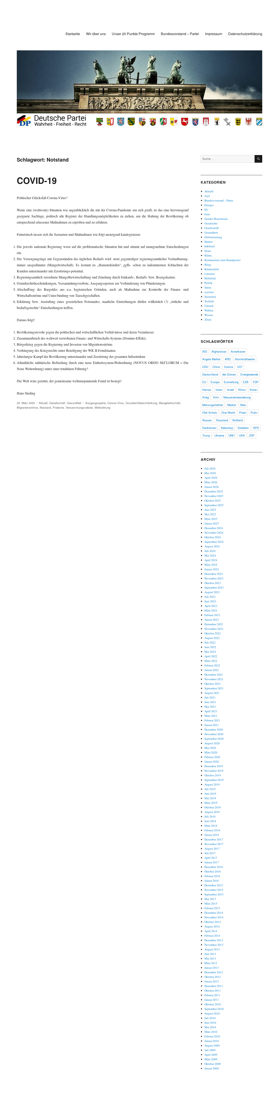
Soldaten (243, 428)
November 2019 (213, 771)
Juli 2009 (210, 1050)
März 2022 (210, 661)
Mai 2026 (210, 473)
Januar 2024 (211, 569)
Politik (208, 283)
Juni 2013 (210, 954)
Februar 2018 (212, 830)
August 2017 (212, 848)
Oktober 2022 (212, 633)
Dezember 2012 (213, 972)
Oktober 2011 (212, 990)
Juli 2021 (210, 697)
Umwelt (209, 306)
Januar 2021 (211, 725)
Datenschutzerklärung (245, 33)
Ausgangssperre (95, 403)
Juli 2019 (210, 789)
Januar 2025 (211, 523)
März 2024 (210, 565)
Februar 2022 (212, 665)
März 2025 (210, 519)
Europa (215, 382)
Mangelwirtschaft (169, 403)
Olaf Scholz (209, 412)
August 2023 (212, 592)
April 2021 (210, 711)
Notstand (45, 407)
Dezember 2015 (213, 885)
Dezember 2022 (213, 624)
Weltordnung (102, 407)
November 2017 (213, 844)
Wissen (208, 315)
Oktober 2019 (212, 775)
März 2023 (210, 610)
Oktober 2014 (212, 922)
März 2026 (210, 482)
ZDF (252, 435)
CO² (239, 367)
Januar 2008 (211, 1068)
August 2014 (212, 926)
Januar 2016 (211, 881)
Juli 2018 (210, 816)
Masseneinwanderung (237, 397)
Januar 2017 (211, 862)
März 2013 (210, 963)
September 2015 (214, 894)
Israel (230, 390)
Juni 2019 (210, 794)
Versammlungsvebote (79, 407)
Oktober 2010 (212, 1004)
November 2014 (213, 917)
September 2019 (214, 780)
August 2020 (212, 743)
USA (242, 435)
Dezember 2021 (213, 674)
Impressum (213, 33)
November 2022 (213, 629)
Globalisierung (213, 237)
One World (228, 412)
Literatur (209, 274)
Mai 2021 (210, 707)
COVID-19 (37, 180)
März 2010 (210, 1032)
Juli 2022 (210, 642)
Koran (253, 390)
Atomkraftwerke (245, 359)
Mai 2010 (210, 1027)
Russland (222, 420)
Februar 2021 (212, 720)
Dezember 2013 (213, 940)
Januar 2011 (211, 1000)
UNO (231, 435)
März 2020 (210, 752)
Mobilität (210, 278)
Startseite (72, 33)
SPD (256, 428)
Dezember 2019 (213, 766)
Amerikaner (238, 351)
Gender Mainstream (216, 219)
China (216, 367)
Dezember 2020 (213, 729)
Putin (254, 412)
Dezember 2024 (213, 528)
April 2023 (210, 606)
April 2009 (210, 1055)
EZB (245, 382)
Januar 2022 (211, 670)
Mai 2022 (210, 652)
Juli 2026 (210, 468)
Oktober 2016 (212, 871)
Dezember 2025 (213, 491)
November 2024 (213, 532)
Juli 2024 (210, 551)
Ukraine (219, 435)
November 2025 (213, 496)
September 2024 (214, 542)
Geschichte (211, 223)
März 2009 (210, 1059)
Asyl (207, 196)
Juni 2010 (210, 1023)
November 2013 (213, 945)
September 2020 (214, 739)
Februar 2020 (212, 757)
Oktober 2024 (212, 537)
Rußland (237, 420)
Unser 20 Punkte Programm (133, 33)
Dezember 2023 (213, 574)
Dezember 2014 (213, 913)
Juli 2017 (210, 853)
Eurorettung (231, 382)
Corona (228, 367)
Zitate (207, 319)
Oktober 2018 (212, 807)
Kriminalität (211, 269)
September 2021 (214, 688)
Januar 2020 (211, 761)
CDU (205, 367)
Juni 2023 (210, 601)
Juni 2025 (210, 510)
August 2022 (212, 638)
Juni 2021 (210, 702)
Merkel (231, 405)
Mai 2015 (210, 899)
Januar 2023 (211, 620)
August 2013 (212, 949)
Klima (208, 255)
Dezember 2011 (213, 986)
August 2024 (212, 546)
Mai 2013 (210, 958)
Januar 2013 (211, 968)
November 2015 (213, 890)
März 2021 (210, 716)
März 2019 (210, 803)
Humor (208, 242)
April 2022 (210, 656)
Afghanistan (218, 351)
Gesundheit (74, 403)
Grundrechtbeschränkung (141, 403)
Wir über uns (96, 33)
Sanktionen (209, 428)
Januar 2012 (211, 981)
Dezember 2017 (213, 839)
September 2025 (214, 505)
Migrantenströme (27, 407)
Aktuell (43, 403)
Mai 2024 (210, 555)
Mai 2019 (210, 798)
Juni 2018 (210, 821)
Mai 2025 (210, 514)
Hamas (206, 390)
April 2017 (210, 858)
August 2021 (212, 693)
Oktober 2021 (212, 684)
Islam (207, 251)
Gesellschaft (57, 403)
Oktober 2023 (212, 583)
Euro (207, 214)
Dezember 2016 (213, 867)
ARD (228, 359)
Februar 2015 (212, 908)
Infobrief (209, 246)
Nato (243, 405)
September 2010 (214, 1009)
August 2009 (212, 1045)
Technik (209, 301)
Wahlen (208, 310)
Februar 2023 (212, 615)
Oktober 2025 (212, 500)
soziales (209, 292)
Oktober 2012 (212, 977)
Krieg (207, 264)
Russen (207, 420)
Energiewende (249, 374)
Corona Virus (115, 403)
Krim (216, 397)
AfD (204, 351)
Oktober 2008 (212, 1064)
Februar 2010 (212, 1036)
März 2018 (210, 826)
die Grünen (229, 374)
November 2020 (213, 734)
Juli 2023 (210, 597)
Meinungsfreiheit (212, 405)
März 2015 (210, 903)
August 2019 (212, 784)
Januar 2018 (211, 835)
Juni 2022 (210, 647)
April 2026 (210, 478)
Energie (209, 205)
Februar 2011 (212, 995)
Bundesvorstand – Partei (180, 33)
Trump (206, 435)
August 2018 (212, 812)
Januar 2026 (211, 487)
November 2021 (213, 679)
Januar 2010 (211, 1041)
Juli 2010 (210, 1018)
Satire (207, 287)
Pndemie (58, 407)
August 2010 (212, 1013)
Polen (242, 412)
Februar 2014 (212, 935)
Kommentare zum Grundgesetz (222, 260)
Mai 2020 (210, 748)
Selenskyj (227, 428)
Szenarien (210, 297)
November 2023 (213, 578)
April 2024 (210, 560)
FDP (256, 382)
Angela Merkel (211, 359)
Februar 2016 (212, 876)
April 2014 (210, 931)
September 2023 (214, 587)
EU (206, 210)
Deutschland (210, 374)
